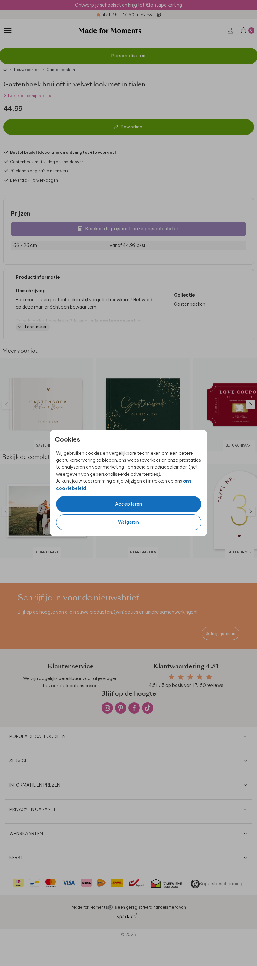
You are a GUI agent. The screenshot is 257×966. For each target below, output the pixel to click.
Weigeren (128, 522)
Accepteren (128, 504)
